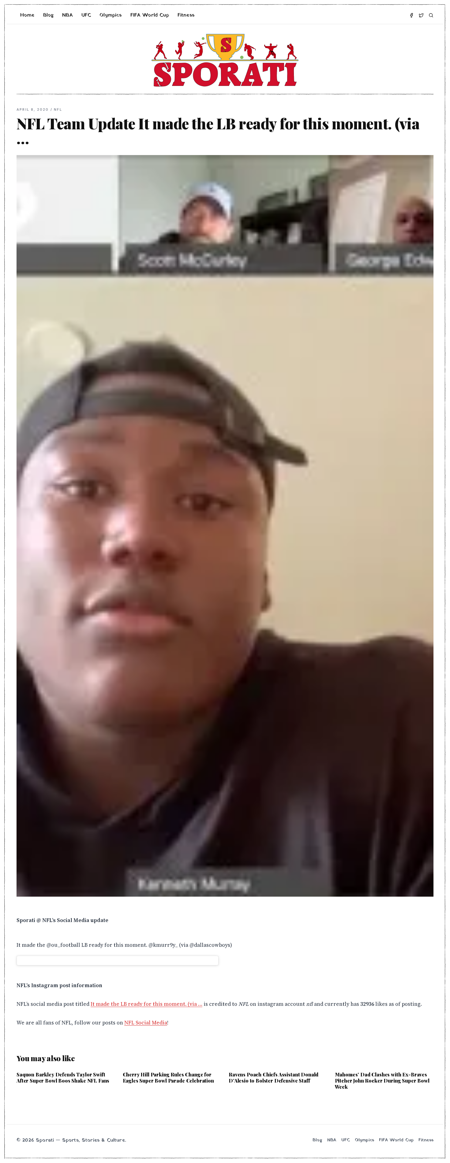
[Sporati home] (225, 60)
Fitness (186, 15)
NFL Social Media (145, 1022)
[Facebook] (411, 15)
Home (27, 15)
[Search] (431, 15)
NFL (58, 109)
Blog (48, 15)
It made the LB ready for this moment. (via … (146, 1004)
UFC (86, 15)
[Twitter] (421, 15)
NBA (67, 15)
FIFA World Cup (149, 15)
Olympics (110, 15)
